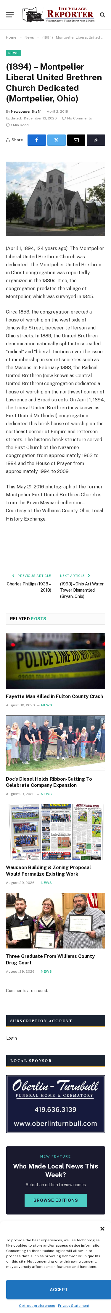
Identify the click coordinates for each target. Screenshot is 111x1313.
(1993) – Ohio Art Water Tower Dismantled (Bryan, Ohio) (82, 590)
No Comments (79, 118)
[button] (102, 1229)
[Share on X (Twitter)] (56, 140)
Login (11, 1038)
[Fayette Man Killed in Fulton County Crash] (55, 661)
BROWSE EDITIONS (55, 1200)
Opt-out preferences (37, 1306)
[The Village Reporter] (58, 14)
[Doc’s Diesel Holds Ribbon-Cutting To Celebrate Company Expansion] (55, 743)
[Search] (102, 15)
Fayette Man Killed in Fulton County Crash (54, 696)
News (13, 53)
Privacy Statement (73, 1306)
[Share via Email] (76, 140)
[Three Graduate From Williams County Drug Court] (55, 920)
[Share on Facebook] (37, 140)
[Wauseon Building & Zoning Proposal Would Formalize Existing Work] (55, 832)
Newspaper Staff (26, 111)
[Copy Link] (96, 140)
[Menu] (10, 15)
